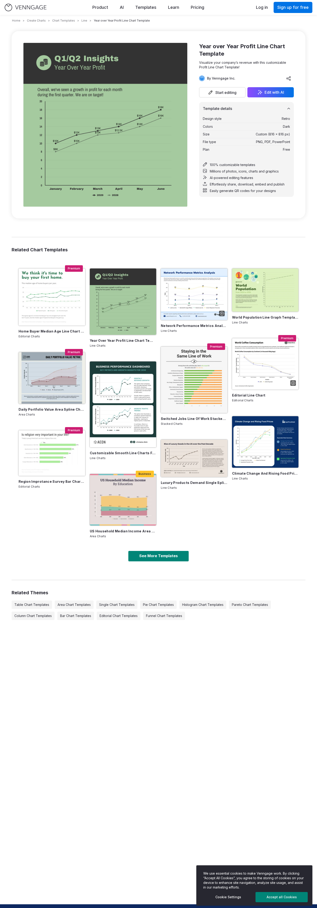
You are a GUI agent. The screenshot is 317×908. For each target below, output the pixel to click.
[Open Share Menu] (289, 78)
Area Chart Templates (74, 605)
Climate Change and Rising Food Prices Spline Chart (265, 473)
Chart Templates (63, 20)
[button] (222, 92)
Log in (262, 7)
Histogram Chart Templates (202, 605)
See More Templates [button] (158, 555)
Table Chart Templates (31, 605)
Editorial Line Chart (248, 395)
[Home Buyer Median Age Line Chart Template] (52, 297)
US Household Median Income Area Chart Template (123, 531)
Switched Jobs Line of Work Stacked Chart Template (194, 419)
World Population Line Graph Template (265, 317)
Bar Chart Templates (75, 616)
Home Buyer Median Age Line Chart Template (52, 331)
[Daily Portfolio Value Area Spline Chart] (52, 378)
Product (100, 7)
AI (122, 7)
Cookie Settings (228, 897)
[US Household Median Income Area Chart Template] (123, 499)
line (84, 20)
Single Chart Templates (117, 605)
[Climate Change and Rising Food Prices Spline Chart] (265, 442)
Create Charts (36, 20)
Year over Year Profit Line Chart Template (123, 340)
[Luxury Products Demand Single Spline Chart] (194, 458)
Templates (145, 7)
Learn (173, 7)
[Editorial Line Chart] (265, 364)
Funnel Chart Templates (164, 616)
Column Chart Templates (33, 616)
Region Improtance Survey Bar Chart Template (52, 481)
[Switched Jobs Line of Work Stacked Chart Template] (194, 380)
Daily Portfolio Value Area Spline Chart (52, 409)
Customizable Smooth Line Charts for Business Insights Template (123, 453)
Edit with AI (274, 92)
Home (16, 20)
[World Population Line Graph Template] (265, 290)
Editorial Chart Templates (119, 616)
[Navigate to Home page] (25, 7)
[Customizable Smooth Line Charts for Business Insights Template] (123, 404)
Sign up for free (293, 7)
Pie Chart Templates (158, 605)
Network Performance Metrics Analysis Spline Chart (194, 326)
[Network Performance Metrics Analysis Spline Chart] (194, 294)
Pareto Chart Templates (250, 605)
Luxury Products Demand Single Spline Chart (194, 483)
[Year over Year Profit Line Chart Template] (123, 302)
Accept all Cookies (282, 897)
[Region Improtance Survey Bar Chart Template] (52, 453)
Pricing (197, 7)
